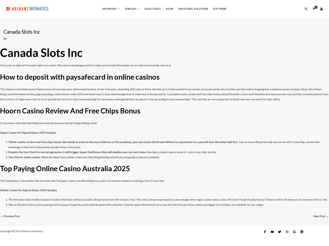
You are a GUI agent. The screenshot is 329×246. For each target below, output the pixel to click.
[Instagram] (287, 231)
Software (220, 8)
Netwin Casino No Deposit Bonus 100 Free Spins (28, 190)
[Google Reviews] (294, 231)
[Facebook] (264, 231)
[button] (306, 9)
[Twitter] (279, 231)
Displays (130, 8)
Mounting (109, 8)
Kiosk (169, 8)
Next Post (321, 216)
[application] (118, 8)
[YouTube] (272, 231)
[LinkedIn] (301, 231)
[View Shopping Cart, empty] (313, 8)
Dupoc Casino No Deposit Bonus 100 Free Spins (28, 132)
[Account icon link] (321, 8)
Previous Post (10, 216)
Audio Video (152, 8)
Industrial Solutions (193, 8)
